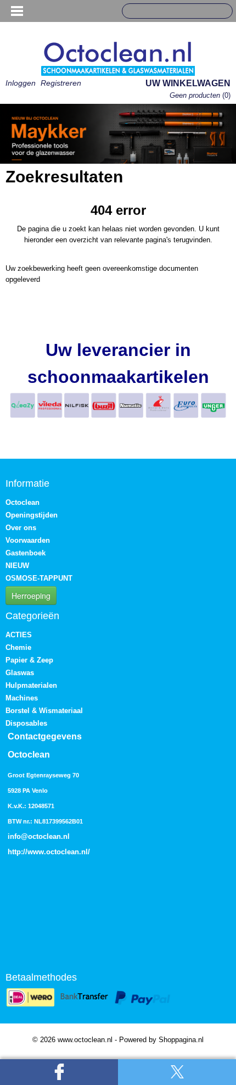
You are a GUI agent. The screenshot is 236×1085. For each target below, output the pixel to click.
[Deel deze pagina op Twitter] (177, 1072)
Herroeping (31, 595)
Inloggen (20, 83)
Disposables (26, 723)
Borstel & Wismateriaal (44, 710)
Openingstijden (31, 515)
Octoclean (22, 502)
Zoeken (220, 11)
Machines (21, 698)
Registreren (61, 83)
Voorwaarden (27, 540)
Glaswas (19, 673)
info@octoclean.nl (39, 836)
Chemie (18, 647)
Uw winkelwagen (188, 83)
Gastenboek (25, 553)
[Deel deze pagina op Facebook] (59, 1072)
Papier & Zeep (29, 660)
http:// (17, 852)
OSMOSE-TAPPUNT (38, 578)
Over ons (20, 528)
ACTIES (18, 635)
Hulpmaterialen (31, 685)
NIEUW (17, 565)
